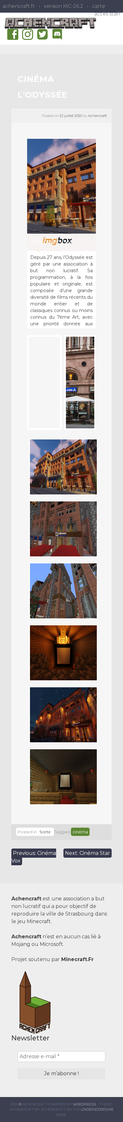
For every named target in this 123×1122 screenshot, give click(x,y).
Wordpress (84, 1104)
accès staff (107, 14)
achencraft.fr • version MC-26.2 (43, 6)
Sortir (45, 831)
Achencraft (97, 115)
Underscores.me (97, 1109)
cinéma (80, 831)
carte (98, 6)
